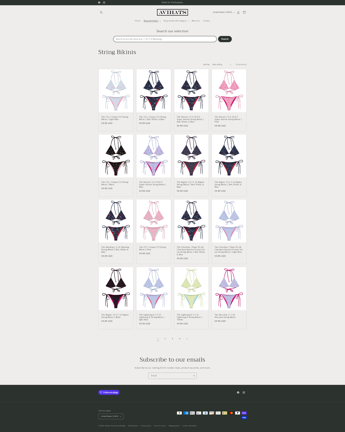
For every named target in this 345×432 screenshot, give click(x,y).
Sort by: (206, 64)
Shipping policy (174, 426)
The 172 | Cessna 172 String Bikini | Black (114, 183)
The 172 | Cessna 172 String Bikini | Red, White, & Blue (152, 118)
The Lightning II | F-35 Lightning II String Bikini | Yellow (189, 317)
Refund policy (133, 426)
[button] (101, 12)
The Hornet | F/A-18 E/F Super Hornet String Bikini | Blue (152, 184)
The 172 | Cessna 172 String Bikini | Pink (152, 248)
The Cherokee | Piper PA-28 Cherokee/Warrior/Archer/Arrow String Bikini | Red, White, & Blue (191, 251)
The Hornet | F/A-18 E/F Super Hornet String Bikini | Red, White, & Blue (190, 119)
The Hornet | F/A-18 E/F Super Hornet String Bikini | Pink (228, 119)
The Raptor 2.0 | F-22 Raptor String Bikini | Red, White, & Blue (190, 184)
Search (225, 39)
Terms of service (160, 426)
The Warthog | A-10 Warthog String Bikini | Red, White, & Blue (115, 250)
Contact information (189, 426)
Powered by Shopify (118, 426)
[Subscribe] (194, 376)
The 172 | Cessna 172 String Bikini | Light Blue (114, 118)
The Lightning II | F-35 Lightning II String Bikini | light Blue (152, 317)
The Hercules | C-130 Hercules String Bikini (225, 316)
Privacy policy (146, 426)
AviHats (107, 426)
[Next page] (187, 339)
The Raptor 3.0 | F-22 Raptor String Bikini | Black (115, 316)
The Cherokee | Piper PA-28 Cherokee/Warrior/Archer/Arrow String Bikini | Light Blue (229, 250)
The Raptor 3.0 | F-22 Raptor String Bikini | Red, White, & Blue (228, 184)
